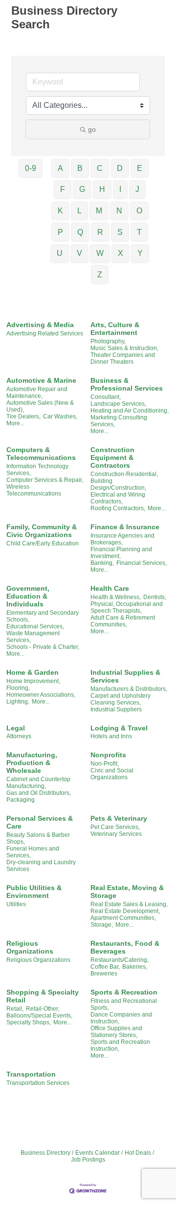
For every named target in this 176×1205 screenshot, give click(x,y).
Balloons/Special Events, (39, 1015)
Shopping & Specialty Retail (42, 996)
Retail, (14, 1008)
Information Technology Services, (37, 470)
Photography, (108, 341)
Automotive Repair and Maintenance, (36, 392)
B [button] (80, 168)
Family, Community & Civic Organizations (41, 531)
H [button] (102, 189)
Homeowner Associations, (40, 694)
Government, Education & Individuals (27, 596)
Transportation (31, 1074)
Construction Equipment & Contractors (112, 457)
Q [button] (80, 232)
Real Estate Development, (125, 911)
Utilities (16, 904)
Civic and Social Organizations (111, 774)
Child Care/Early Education (42, 543)
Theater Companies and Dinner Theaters (122, 358)
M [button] (99, 211)
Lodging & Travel (119, 728)
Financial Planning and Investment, (121, 553)
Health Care (109, 588)
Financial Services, (141, 563)
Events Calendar (97, 1152)
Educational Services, (35, 626)
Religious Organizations (29, 947)
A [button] (60, 168)
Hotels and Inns (111, 736)
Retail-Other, (42, 1008)
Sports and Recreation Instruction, (120, 1045)
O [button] (139, 211)
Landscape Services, (118, 403)
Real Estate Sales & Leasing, (129, 904)
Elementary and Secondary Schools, (42, 616)
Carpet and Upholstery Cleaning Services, (120, 699)
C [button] (100, 168)
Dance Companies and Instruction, (121, 1018)
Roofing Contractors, (117, 508)
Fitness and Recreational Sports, (123, 1004)
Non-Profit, (104, 763)
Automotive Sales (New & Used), (40, 406)
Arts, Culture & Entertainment (114, 328)
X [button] (120, 253)
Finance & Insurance (124, 527)
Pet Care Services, (115, 827)
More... (15, 423)
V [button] (79, 253)
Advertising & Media (40, 325)
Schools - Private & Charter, (42, 647)
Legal (15, 728)
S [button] (120, 232)
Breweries (103, 973)
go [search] (92, 129)
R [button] (100, 232)
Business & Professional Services (126, 384)
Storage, (101, 924)
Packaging (20, 799)
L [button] (79, 211)
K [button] (60, 211)
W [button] (100, 253)
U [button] (60, 253)
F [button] (62, 189)
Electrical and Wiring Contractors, (117, 498)
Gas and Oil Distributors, (38, 792)
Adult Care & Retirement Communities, (122, 621)
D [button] (120, 168)
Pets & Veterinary (118, 818)
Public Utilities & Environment (34, 891)
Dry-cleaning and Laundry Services (41, 866)
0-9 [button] (30, 168)
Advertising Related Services (44, 333)
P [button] (60, 232)
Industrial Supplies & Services (125, 676)
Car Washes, (60, 416)
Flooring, (18, 688)
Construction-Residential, (124, 474)
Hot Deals (138, 1152)
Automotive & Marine (41, 380)
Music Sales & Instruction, (124, 348)
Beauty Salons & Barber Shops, (38, 838)
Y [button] (140, 253)
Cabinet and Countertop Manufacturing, (38, 782)
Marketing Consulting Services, (118, 421)
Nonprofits (108, 755)
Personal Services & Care (39, 822)
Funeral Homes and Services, (32, 852)
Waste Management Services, (33, 637)
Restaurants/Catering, (119, 959)
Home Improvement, (33, 681)
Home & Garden (32, 672)
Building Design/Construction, (118, 484)
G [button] (82, 189)
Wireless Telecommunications (33, 490)
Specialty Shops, (28, 1022)
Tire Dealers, (23, 416)
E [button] (139, 168)
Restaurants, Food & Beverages (124, 947)
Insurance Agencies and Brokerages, (122, 539)
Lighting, (17, 701)
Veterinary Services (116, 834)
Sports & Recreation (123, 992)
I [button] (120, 189)
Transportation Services (37, 1083)
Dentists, (154, 597)
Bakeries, (134, 966)
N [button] (119, 211)
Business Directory (45, 1152)
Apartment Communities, (123, 917)
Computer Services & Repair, (44, 480)
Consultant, (105, 397)
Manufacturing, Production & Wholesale (31, 762)
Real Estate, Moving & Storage (127, 891)
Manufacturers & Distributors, (128, 689)
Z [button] (99, 274)
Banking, (102, 563)
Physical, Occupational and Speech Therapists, (126, 607)
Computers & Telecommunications (41, 453)
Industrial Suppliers (116, 709)
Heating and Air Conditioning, (129, 410)
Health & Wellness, (115, 597)
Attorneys (18, 736)
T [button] (139, 232)
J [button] (137, 189)
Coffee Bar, (105, 966)
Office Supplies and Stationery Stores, (116, 1032)
